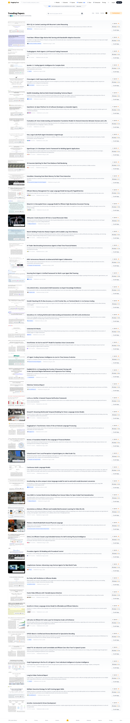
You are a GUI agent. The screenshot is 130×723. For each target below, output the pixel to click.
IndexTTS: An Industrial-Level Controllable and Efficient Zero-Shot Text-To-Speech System (56, 648)
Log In (113, 2)
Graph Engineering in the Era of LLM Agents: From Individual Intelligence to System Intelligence (58, 662)
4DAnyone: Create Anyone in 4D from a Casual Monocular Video (47, 218)
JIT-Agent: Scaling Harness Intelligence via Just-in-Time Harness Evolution (51, 357)
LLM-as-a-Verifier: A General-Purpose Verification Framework (47, 398)
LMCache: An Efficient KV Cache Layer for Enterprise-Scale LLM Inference (50, 620)
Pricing (104, 2)
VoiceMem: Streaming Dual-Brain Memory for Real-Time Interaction (49, 176)
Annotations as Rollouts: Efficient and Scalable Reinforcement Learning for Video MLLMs (55, 509)
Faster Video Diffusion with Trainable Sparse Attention (44, 593)
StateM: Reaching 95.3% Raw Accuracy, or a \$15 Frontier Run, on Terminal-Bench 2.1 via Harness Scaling (60, 301)
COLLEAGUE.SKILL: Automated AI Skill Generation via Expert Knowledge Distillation (54, 288)
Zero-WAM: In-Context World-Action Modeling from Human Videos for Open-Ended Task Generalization (60, 495)
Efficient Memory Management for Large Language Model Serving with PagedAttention (55, 191)
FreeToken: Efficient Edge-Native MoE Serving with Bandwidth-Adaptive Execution (53, 37)
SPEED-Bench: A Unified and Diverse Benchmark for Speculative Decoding (51, 634)
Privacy (36, 720)
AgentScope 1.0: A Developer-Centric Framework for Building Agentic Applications (53, 148)
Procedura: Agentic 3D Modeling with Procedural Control (45, 551)
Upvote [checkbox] (116, 23)
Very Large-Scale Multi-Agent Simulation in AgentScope (45, 135)
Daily (93, 13)
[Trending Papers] (106, 13)
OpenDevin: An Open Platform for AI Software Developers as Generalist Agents (52, 107)
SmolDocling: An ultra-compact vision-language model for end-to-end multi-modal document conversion (61, 481)
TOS (26, 720)
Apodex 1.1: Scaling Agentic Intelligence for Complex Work (46, 65)
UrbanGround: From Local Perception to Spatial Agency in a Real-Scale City (51, 453)
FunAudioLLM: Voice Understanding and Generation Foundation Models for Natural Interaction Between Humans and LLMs (67, 121)
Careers (57, 720)
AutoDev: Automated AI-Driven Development (41, 703)
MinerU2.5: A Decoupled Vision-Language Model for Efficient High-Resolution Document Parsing (58, 204)
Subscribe (78, 6)
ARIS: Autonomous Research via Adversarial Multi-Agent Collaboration (49, 259)
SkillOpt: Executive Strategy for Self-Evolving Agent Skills (45, 689)
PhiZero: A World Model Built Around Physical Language (45, 523)
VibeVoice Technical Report (35, 385)
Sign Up (119, 2)
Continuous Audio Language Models (38, 467)
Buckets (81, 2)
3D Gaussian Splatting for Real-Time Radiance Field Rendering (47, 163)
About (46, 720)
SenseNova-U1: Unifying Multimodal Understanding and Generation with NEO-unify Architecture (58, 315)
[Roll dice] (82, 13)
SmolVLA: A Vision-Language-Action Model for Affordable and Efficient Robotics (52, 606)
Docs (90, 2)
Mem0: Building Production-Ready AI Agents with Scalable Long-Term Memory (52, 232)
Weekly (97, 13)
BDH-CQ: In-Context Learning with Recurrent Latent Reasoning (47, 24)
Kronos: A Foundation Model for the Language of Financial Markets (48, 440)
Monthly (102, 13)
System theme (13, 720)
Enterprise (97, 2)
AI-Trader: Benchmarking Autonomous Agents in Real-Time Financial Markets (52, 245)
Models (58, 2)
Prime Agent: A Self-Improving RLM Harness (41, 79)
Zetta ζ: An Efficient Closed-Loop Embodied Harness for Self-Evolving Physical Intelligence (56, 537)
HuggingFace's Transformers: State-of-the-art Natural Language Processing (51, 426)
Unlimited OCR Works (34, 329)
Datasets (65, 2)
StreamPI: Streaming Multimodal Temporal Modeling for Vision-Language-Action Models (55, 412)
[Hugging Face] (67, 720)
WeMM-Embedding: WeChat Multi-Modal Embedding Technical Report (49, 93)
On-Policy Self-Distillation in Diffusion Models (41, 578)
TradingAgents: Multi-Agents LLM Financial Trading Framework (47, 51)
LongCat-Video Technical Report (37, 675)
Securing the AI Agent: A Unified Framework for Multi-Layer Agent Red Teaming (52, 273)
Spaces (73, 2)
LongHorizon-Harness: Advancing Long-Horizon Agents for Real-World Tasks (52, 565)
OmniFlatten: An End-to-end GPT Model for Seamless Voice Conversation (50, 343)
